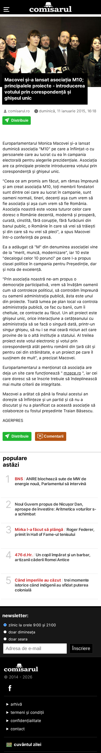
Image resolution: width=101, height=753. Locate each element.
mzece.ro (72, 373)
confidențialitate (26, 720)
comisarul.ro (19, 111)
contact (18, 729)
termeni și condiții (27, 712)
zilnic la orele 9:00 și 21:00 (31, 625)
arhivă (16, 704)
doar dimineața (21, 632)
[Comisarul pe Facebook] (10, 687)
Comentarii (53, 436)
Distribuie (19, 120)
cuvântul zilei (27, 744)
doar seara (17, 639)
